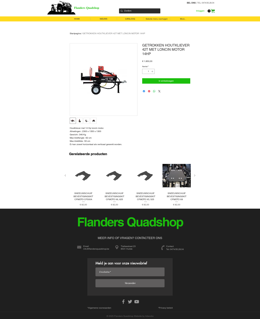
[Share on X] (159, 91)
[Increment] (152, 71)
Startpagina (75, 33)
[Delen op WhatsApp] (154, 91)
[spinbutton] (148, 71)
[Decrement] (144, 71)
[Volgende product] (194, 175)
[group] (130, 184)
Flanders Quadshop (86, 7)
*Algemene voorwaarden (99, 308)
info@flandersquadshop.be (96, 249)
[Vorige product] (65, 175)
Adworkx (149, 316)
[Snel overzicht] (83, 175)
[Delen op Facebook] (144, 91)
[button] (209, 10)
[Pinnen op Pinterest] (149, 91)
